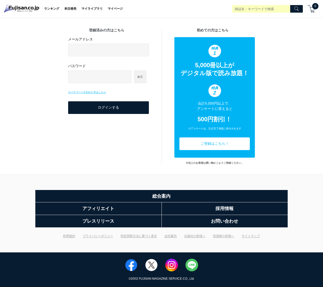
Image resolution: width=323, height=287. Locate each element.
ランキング (51, 8)
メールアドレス (80, 39)
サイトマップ (251, 236)
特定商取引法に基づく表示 (139, 236)
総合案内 (161, 196)
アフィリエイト (98, 208)
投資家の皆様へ (223, 236)
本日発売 (70, 8)
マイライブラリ (92, 8)
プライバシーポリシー (98, 236)
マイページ (115, 8)
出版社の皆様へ (194, 236)
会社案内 (171, 236)
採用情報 (225, 208)
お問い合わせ (224, 221)
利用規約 (69, 236)
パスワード (77, 66)
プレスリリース (98, 221)
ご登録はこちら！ (215, 143)
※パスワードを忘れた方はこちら (87, 92)
